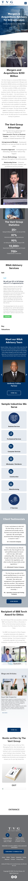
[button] (25, 3)
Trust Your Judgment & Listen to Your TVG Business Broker (13, 706)
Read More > (5, 720)
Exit (14, 785)
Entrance (14, 809)
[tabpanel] (14, 299)
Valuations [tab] (5, 329)
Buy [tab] (2, 326)
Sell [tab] (2, 273)
